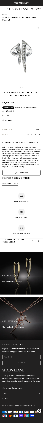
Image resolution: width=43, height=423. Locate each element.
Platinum (8, 120)
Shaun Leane (14, 405)
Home (4, 15)
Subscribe (21, 362)
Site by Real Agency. (27, 405)
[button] (3, 9)
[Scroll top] (39, 419)
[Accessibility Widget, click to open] (39, 411)
